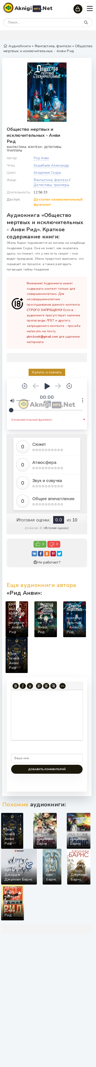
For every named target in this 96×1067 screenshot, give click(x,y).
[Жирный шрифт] (16, 686)
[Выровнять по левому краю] (39, 686)
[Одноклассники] (47, 553)
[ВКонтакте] (34, 553)
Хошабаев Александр (51, 165)
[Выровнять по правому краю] (53, 686)
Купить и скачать (47, 372)
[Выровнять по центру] (46, 686)
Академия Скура (47, 172)
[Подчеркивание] (30, 686)
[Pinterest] (53, 553)
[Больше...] (62, 686)
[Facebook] (40, 553)
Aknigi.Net (33, 8)
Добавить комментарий (47, 769)
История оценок (55, 528)
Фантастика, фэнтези (24, 147)
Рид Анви (41, 158)
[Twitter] (59, 553)
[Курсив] (23, 686)
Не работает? (49, 562)
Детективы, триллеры (51, 185)
